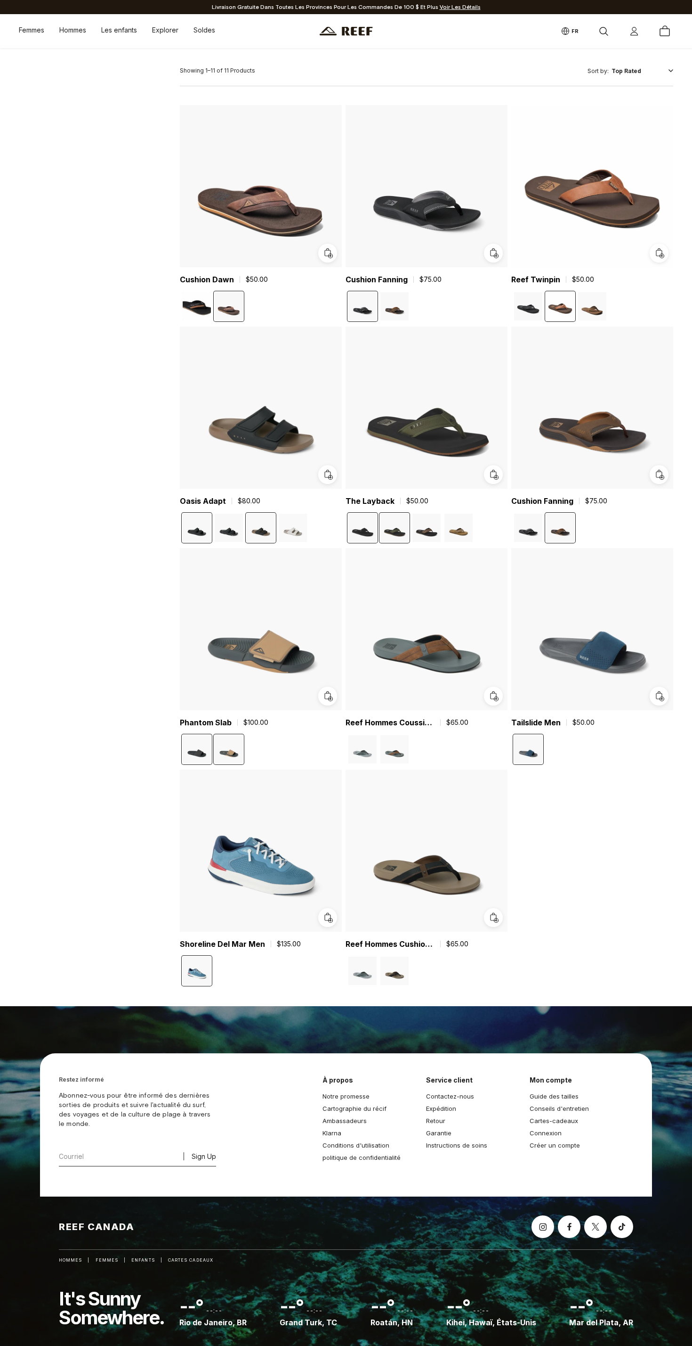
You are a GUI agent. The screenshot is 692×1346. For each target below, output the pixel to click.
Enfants (143, 1260)
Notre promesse (346, 1096)
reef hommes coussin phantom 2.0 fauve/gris (390, 722)
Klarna (331, 1133)
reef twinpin (535, 279)
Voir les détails (460, 7)
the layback (370, 501)
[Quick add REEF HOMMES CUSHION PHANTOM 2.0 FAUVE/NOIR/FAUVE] (493, 917)
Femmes (31, 30)
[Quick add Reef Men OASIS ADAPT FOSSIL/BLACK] (327, 474)
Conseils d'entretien (559, 1108)
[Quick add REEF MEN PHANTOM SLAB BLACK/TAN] (327, 696)
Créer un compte (555, 1145)
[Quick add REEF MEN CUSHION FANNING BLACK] (493, 253)
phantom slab (206, 722)
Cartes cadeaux (190, 1260)
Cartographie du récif (354, 1108)
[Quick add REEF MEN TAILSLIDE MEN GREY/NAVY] (659, 696)
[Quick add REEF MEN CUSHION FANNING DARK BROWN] (659, 474)
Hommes (72, 30)
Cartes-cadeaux (554, 1120)
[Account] (634, 31)
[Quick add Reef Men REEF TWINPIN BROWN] (659, 253)
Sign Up (204, 1156)
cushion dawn (207, 279)
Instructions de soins (456, 1145)
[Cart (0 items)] (664, 31)
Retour (435, 1120)
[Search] (603, 31)
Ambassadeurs (344, 1120)
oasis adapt (203, 501)
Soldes (204, 30)
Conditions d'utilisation (355, 1145)
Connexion (546, 1133)
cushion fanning (377, 279)
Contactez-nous (450, 1096)
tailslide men (536, 722)
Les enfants (119, 30)
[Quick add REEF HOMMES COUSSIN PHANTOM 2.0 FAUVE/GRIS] (493, 696)
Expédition (441, 1108)
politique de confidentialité (361, 1157)
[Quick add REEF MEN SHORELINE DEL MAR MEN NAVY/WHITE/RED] (327, 917)
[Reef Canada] (346, 31)
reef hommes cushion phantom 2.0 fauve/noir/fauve (390, 944)
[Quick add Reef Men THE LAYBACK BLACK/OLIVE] (493, 474)
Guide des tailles (554, 1096)
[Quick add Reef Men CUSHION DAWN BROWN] (327, 253)
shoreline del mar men (222, 944)
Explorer (165, 30)
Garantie (438, 1133)
